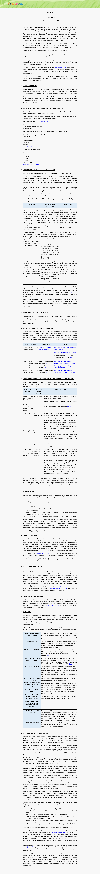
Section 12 (70, 76)
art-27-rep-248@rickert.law (30, 146)
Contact (62, 872)
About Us (58, 872)
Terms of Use (53, 872)
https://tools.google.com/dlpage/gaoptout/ (65, 352)
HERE (47, 363)
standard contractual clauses (64, 587)
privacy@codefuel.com (43, 121)
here (71, 357)
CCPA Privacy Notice (60, 67)
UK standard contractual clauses (57, 588)
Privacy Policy (47, 872)
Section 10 (74, 292)
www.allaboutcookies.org (30, 341)
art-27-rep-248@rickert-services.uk (32, 164)
